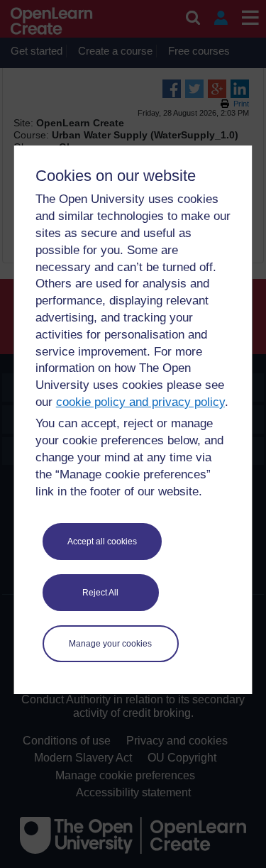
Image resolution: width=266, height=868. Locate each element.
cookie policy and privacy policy (140, 402)
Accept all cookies (102, 541)
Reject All (100, 593)
